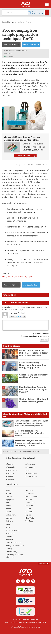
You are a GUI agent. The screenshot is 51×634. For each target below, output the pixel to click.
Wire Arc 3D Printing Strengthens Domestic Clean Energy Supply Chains (33, 365)
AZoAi (28, 470)
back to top (43, 564)
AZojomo (29, 509)
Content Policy (11, 552)
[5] (10, 403)
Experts (28, 515)
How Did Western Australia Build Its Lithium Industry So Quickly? (33, 389)
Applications (30, 502)
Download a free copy (25, 155)
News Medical (31, 473)
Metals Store (11, 515)
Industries (30, 506)
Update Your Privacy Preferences (27, 627)
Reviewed (10, 56)
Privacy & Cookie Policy (15, 545)
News (14, 22)
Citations (8, 294)
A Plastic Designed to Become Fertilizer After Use (33, 375)
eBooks (8, 506)
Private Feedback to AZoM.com (36, 336)
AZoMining (10, 479)
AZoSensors (30, 464)
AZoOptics (10, 473)
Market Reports (32, 496)
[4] (10, 390)
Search (8, 527)
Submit (44, 340)
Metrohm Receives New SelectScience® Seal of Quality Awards (29, 433)
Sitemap (9, 548)
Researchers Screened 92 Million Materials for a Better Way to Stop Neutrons (33, 353)
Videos (8, 509)
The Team (29, 521)
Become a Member (13, 530)
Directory (9, 496)
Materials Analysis (25, 22)
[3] (10, 378)
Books (8, 502)
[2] (10, 366)
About (8, 524)
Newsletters (10, 533)
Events (8, 512)
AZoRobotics (10, 467)
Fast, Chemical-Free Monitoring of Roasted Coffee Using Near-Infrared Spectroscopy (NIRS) (31, 423)
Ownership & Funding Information (14, 556)
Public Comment (42, 333)
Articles (9, 493)
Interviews (30, 493)
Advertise (9, 539)
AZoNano (9, 464)
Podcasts (29, 512)
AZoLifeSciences (32, 476)
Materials (29, 499)
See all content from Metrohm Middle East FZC (21, 451)
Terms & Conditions (13, 542)
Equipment (10, 499)
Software (9, 521)
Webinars (29, 490)
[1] (10, 354)
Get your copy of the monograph (17, 276)
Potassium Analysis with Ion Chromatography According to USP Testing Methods (29, 443)
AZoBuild (9, 476)
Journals (9, 518)
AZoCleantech (11, 470)
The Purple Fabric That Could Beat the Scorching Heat (33, 400)
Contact (9, 536)
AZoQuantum (31, 467)
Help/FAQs (30, 518)
